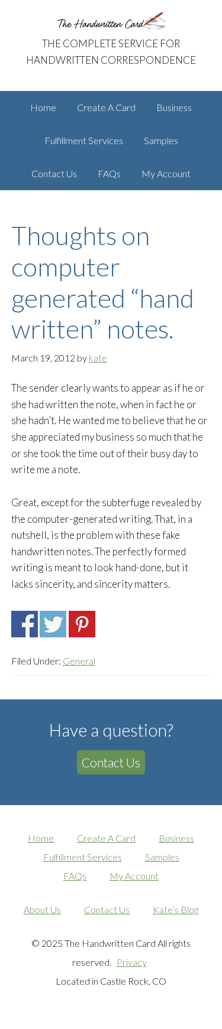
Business (176, 838)
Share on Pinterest (82, 624)
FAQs (74, 875)
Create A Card (106, 838)
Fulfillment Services (82, 856)
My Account (134, 875)
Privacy (132, 962)
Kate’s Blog (175, 909)
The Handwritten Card (111, 21)
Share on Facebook (24, 624)
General (79, 660)
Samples (162, 856)
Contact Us (111, 762)
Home (41, 838)
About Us (42, 909)
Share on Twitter (53, 624)
